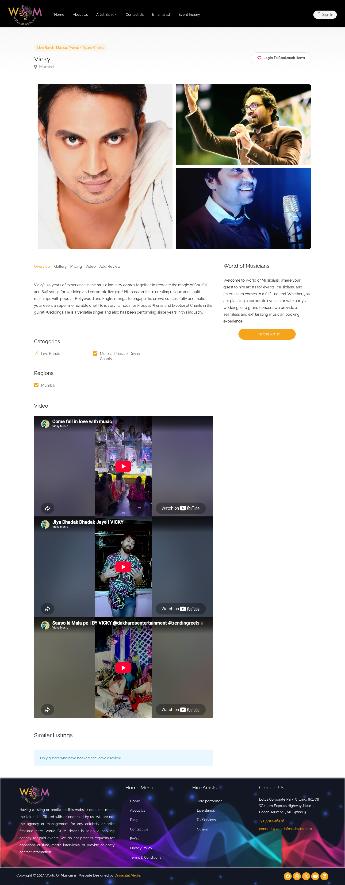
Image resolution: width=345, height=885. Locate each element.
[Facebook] (288, 876)
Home (59, 14)
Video (90, 266)
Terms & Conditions (145, 857)
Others (202, 829)
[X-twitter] (306, 876)
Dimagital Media (128, 875)
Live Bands (45, 48)
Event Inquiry (189, 14)
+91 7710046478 (271, 821)
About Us (80, 14)
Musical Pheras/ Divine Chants (80, 48)
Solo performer (209, 801)
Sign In (327, 14)
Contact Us (135, 14)
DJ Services (206, 820)
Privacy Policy (141, 848)
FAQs (134, 839)
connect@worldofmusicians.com (285, 829)
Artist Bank (105, 14)
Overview (42, 266)
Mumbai (46, 66)
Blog (134, 820)
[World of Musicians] (25, 14)
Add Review (110, 266)
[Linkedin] (324, 876)
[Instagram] (297, 876)
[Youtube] (315, 876)
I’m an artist (161, 14)
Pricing (76, 266)
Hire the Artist (267, 334)
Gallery (60, 266)
